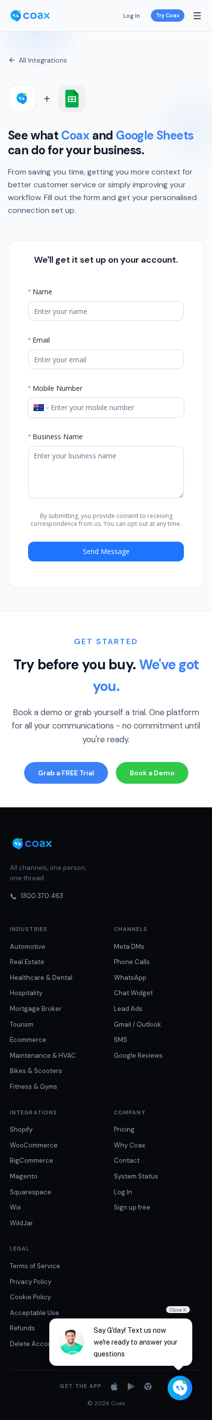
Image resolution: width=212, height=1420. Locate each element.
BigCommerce (31, 1160)
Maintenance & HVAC (43, 1055)
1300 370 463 (42, 896)
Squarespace (30, 1192)
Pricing (124, 1129)
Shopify (21, 1129)
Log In (131, 16)
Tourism (22, 1024)
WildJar (21, 1223)
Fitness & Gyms (33, 1086)
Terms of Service (35, 1266)
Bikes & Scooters (36, 1071)
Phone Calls (132, 962)
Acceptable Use (34, 1313)
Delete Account (34, 1344)
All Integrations (43, 60)
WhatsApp (130, 977)
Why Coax (129, 1145)
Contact (127, 1160)
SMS (120, 1040)
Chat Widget (133, 993)
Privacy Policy (30, 1282)
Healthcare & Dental (41, 977)
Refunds (22, 1328)
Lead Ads (128, 1008)
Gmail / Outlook (137, 1024)
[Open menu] (197, 16)
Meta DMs (129, 946)
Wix (15, 1207)
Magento (23, 1176)
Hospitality (26, 993)
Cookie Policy (30, 1297)
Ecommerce (28, 1040)
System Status (136, 1176)
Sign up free (132, 1207)
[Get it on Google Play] (131, 1386)
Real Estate (27, 962)
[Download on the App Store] (114, 1386)
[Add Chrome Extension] (147, 1386)
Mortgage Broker (36, 1008)
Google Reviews (138, 1055)
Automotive (27, 946)
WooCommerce (34, 1145)
